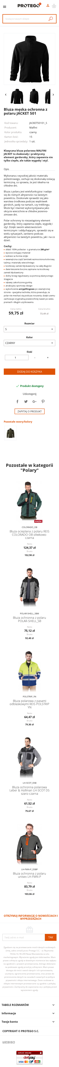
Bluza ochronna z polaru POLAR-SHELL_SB (29, 619)
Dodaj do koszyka (29, 371)
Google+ (34, 401)
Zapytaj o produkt (30, 411)
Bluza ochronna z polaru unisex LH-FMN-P (29, 875)
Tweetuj (26, 401)
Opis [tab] (6, 169)
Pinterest (43, 401)
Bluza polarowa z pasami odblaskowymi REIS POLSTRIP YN (29, 704)
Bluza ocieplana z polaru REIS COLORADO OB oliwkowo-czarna (29, 534)
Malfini (33, 127)
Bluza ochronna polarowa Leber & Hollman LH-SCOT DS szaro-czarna (29, 790)
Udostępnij (17, 401)
